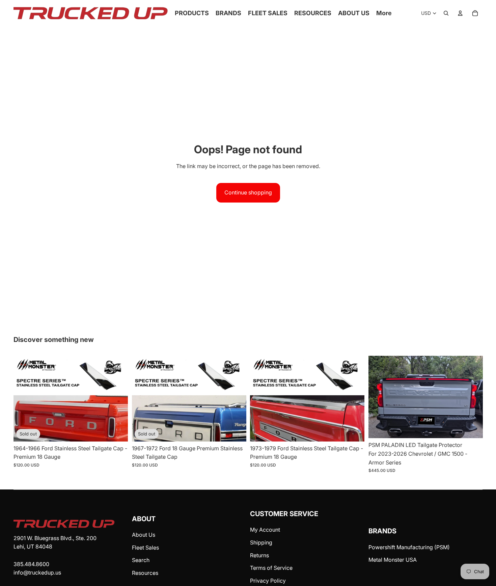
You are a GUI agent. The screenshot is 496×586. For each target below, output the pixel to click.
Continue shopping (248, 192)
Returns (259, 555)
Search (140, 560)
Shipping (261, 542)
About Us (143, 534)
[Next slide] (472, 397)
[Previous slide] (378, 397)
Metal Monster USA (392, 559)
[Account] (460, 13)
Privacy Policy (268, 580)
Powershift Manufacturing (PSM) (409, 547)
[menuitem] (384, 13)
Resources (145, 572)
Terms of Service (271, 567)
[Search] (446, 13)
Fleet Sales (145, 547)
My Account (265, 529)
